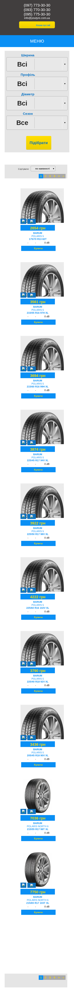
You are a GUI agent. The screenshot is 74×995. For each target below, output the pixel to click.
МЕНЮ (37, 41)
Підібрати (39, 143)
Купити (38, 248)
